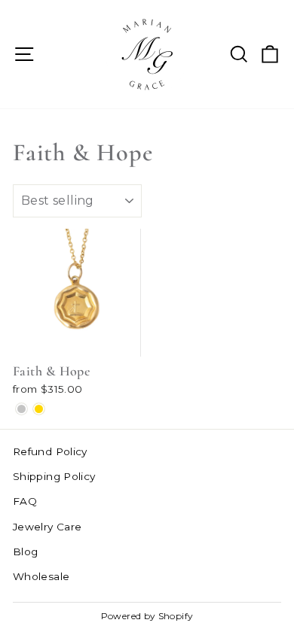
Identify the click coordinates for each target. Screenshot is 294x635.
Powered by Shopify (147, 615)
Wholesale (41, 576)
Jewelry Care (47, 527)
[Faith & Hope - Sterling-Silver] (21, 409)
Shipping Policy (54, 476)
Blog (25, 551)
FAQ (25, 501)
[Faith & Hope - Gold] (38, 409)
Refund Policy (50, 451)
